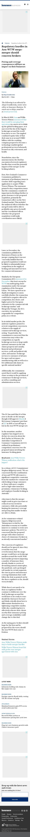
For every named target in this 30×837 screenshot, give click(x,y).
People (3, 814)
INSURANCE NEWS (6, 684)
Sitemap (17, 820)
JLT (5, 423)
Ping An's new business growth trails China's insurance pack (15, 726)
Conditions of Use (19, 818)
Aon (15, 117)
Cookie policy (13, 816)
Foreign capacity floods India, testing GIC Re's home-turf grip (15, 697)
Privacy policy (5, 816)
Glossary (9, 814)
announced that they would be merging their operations (14, 122)
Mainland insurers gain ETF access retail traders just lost (14, 707)
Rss (22, 820)
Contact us (11, 820)
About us (4, 820)
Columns (7, 43)
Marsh (21, 419)
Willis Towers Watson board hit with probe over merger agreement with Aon (14, 650)
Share (13, 97)
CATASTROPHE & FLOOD (8, 713)
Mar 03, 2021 (5, 97)
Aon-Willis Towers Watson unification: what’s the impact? (13, 460)
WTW (4, 284)
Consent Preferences (7, 818)
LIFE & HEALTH (5, 704)
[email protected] (10, 112)
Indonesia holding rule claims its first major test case (14, 688)
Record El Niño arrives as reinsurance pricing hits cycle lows (14, 716)
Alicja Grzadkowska (9, 95)
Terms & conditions (18, 814)
